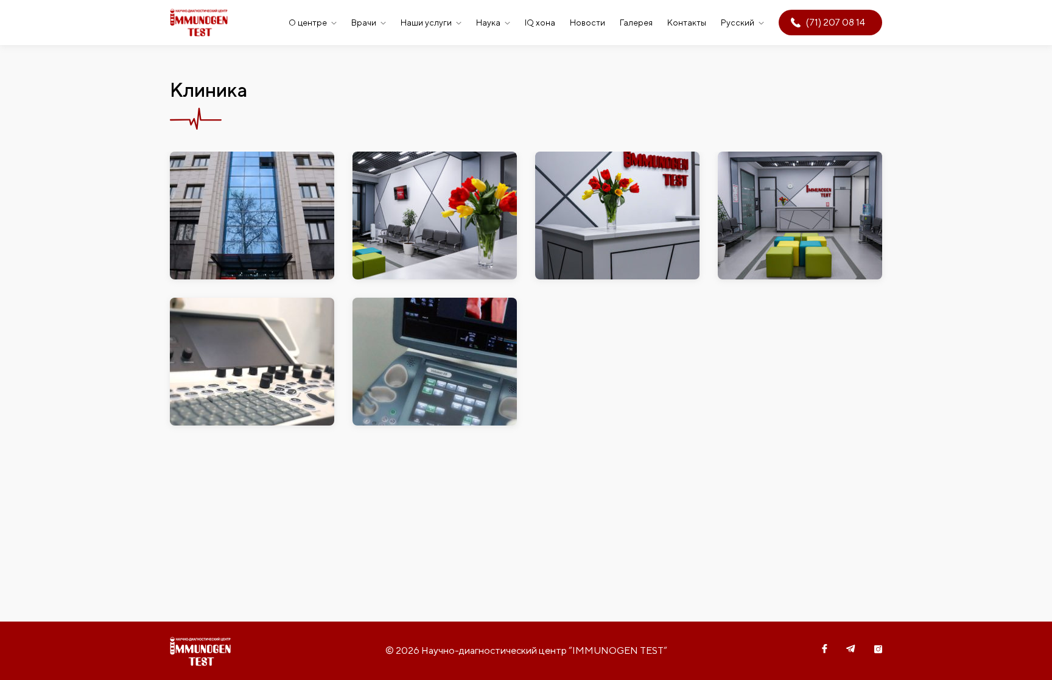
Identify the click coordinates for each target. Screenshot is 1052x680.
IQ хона (540, 22)
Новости (587, 22)
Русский (737, 22)
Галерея (636, 22)
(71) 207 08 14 (835, 22)
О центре (308, 22)
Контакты (686, 22)
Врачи (363, 22)
